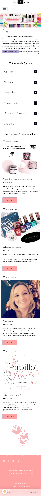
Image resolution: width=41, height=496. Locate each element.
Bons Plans (9, 123)
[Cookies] (4, 491)
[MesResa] (33, 493)
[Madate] (20, 493)
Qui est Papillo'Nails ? (12, 395)
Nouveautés (9, 82)
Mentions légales (20, 483)
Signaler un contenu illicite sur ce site (20, 473)
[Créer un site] (7, 493)
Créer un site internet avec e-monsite (20, 470)
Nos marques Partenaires (16, 113)
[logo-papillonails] (20, 437)
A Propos (8, 71)
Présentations (8, 321)
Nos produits (10, 92)
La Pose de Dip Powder (12, 247)
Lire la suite (10, 200)
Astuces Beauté (11, 102)
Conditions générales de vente (20, 486)
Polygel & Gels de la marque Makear (18, 179)
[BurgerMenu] (5, 9)
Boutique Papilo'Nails (10, 51)
